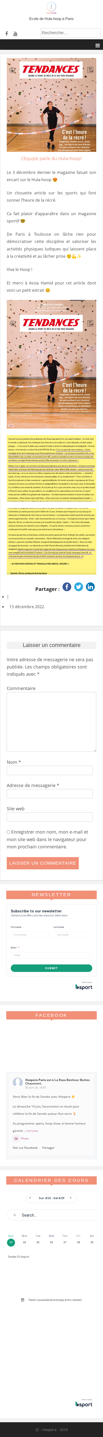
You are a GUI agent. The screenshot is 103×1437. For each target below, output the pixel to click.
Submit (51, 968)
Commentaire (21, 688)
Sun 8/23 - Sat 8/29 (51, 1198)
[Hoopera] (51, 12)
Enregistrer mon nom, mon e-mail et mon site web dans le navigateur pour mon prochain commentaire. (47, 839)
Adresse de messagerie (33, 785)
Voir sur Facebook (25, 1148)
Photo (25, 1138)
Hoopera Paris (35, 1080)
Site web (15, 809)
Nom (14, 762)
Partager (48, 1148)
